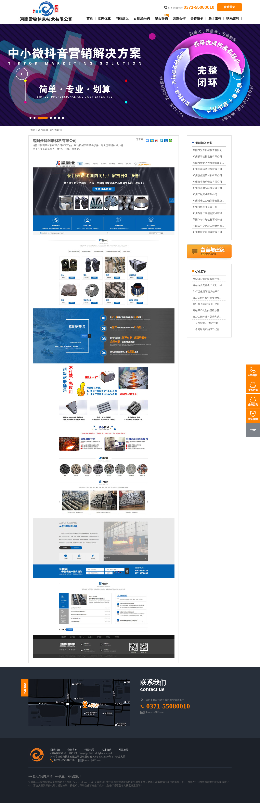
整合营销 (161, 18)
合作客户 (72, 749)
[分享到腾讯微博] (161, 140)
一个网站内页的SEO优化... (207, 329)
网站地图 (123, 749)
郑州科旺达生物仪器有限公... (208, 200)
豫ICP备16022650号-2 (101, 756)
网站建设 (122, 18)
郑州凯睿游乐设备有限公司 (207, 181)
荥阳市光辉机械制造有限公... (208, 150)
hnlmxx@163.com (155, 712)
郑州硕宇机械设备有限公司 (207, 156)
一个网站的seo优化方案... (206, 323)
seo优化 (60, 776)
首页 (90, 18)
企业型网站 (56, 130)
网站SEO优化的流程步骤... (207, 310)
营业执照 (120, 756)
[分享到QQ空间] (152, 140)
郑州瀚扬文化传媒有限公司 (207, 232)
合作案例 (197, 18)
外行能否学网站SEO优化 (206, 304)
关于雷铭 (214, 18)
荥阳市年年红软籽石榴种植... (208, 219)
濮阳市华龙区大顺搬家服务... (208, 162)
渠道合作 (179, 18)
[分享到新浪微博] (156, 140)
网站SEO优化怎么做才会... (207, 278)
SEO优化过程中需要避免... (207, 297)
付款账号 (89, 749)
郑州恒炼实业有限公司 (205, 207)
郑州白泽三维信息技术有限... (208, 213)
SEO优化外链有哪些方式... (207, 316)
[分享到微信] (170, 140)
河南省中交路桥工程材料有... (208, 225)
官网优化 (104, 18)
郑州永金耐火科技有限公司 (207, 188)
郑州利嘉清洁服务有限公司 (207, 169)
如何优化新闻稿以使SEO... (207, 291)
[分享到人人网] (166, 140)
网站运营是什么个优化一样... (208, 285)
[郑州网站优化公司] (46, 12)
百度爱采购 (142, 18)
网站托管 (55, 749)
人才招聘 (106, 749)
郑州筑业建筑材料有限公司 (207, 175)
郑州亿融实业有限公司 (205, 194)
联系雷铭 (229, 7)
